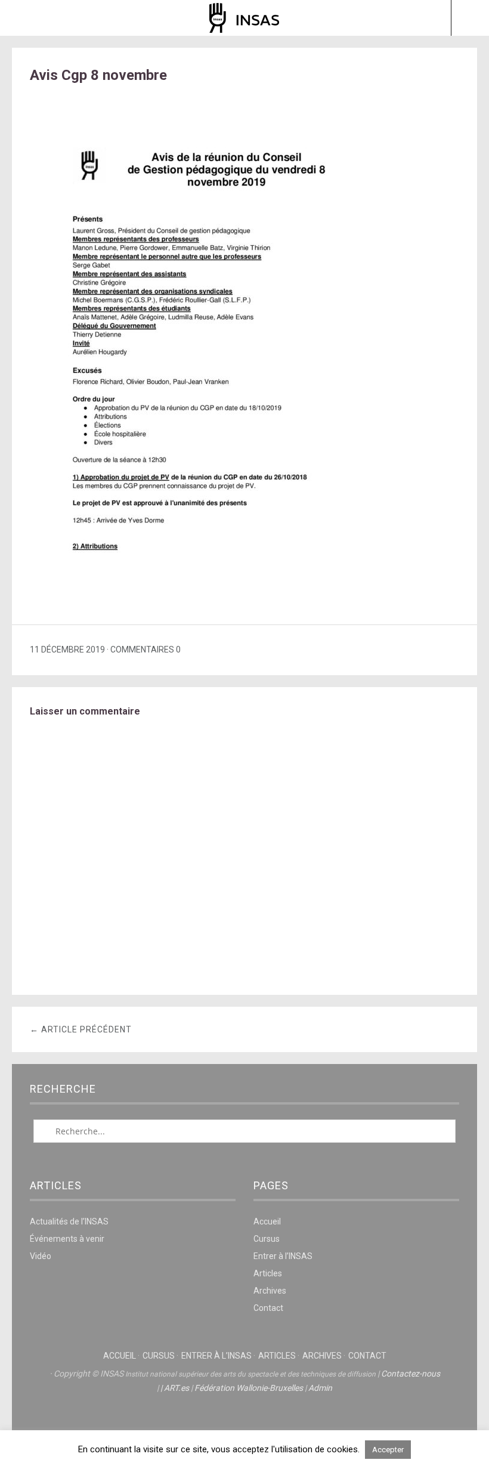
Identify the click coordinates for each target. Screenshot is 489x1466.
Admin (320, 1388)
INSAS (244, 18)
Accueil (267, 1221)
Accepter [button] (388, 1449)
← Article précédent (81, 1029)
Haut (244, 1424)
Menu (19, 18)
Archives (269, 1290)
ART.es (176, 1388)
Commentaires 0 (145, 649)
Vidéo (40, 1256)
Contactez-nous (410, 1373)
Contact (268, 1308)
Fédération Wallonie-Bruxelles (248, 1388)
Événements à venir (67, 1239)
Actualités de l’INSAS (69, 1221)
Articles (267, 1273)
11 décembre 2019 (67, 649)
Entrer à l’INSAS (282, 1256)
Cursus (266, 1239)
